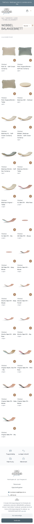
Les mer (23, 511)
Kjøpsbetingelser (17, 487)
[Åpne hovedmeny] (31, 11)
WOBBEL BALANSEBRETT (10, 20)
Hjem (2, 18)
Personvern (17, 484)
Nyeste (26, 26)
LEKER (16, 18)
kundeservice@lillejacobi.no (18, 492)
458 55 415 (13, 495)
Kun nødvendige (17, 515)
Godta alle (17, 520)
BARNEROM (9, 18)
